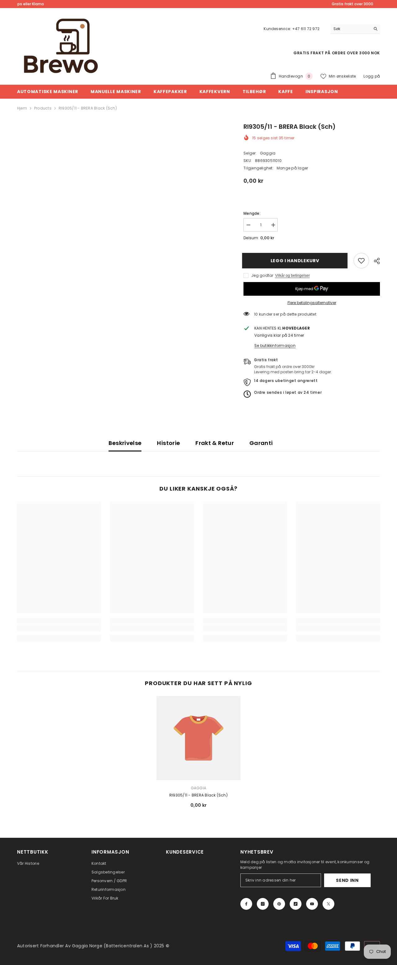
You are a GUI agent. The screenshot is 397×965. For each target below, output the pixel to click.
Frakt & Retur (214, 443)
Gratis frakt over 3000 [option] (198, 4)
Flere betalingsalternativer (312, 302)
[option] (198, 754)
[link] (361, 260)
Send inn (347, 880)
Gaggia (267, 153)
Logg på (372, 76)
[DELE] (374, 261)
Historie (168, 443)
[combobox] (350, 29)
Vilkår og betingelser (292, 275)
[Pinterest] (279, 904)
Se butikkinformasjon (275, 345)
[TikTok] (295, 904)
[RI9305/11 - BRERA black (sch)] (198, 738)
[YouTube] (312, 904)
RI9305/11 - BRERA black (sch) (198, 795)
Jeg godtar (262, 275)
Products (42, 108)
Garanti (261, 443)
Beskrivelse (125, 443)
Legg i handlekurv (296, 261)
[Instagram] (263, 904)
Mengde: (252, 213)
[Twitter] (328, 904)
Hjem (22, 108)
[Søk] (355, 29)
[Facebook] (246, 904)
